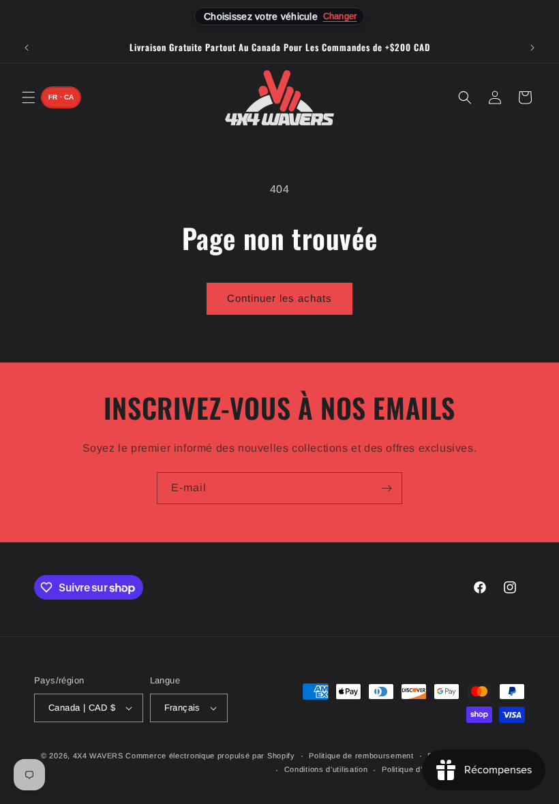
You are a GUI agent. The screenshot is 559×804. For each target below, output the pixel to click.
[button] (29, 97)
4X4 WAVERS (98, 756)
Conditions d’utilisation (326, 769)
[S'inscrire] (387, 488)
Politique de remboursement (361, 756)
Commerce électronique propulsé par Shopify (209, 756)
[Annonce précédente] (27, 48)
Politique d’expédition (421, 769)
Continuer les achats (279, 298)
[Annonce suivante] (532, 48)
